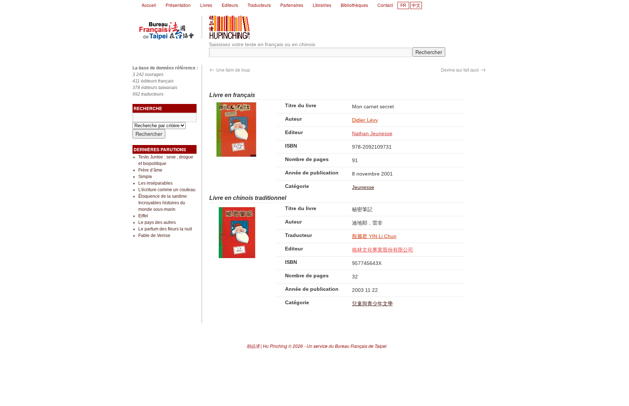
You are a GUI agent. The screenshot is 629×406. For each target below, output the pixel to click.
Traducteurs (259, 5)
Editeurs (230, 5)
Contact (385, 5)
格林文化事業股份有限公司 (382, 250)
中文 (416, 5)
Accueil (149, 5)
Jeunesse (363, 187)
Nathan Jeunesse (372, 133)
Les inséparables (155, 183)
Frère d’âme (150, 170)
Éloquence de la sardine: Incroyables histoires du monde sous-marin (163, 203)
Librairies (322, 5)
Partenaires (291, 5)
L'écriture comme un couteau (166, 189)
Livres (206, 5)
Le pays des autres (157, 222)
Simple (145, 176)
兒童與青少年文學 (372, 303)
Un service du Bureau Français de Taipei (346, 346)
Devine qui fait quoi (463, 70)
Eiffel (143, 215)
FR (403, 5)
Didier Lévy (365, 120)
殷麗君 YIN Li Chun (374, 236)
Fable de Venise (154, 235)
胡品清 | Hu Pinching (266, 346)
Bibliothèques (354, 5)
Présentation (178, 5)
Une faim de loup (229, 70)
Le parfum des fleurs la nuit (165, 229)
